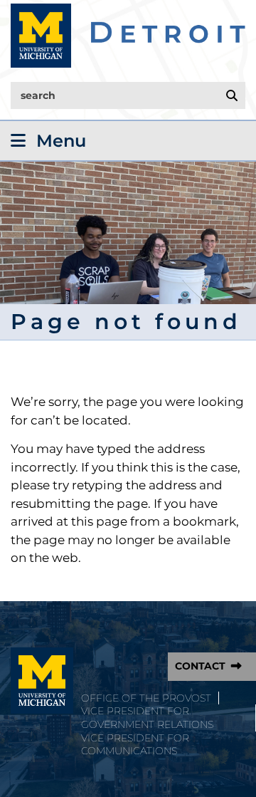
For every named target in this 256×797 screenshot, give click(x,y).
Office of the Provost (146, 698)
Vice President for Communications (135, 744)
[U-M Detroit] (128, 36)
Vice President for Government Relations (147, 717)
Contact (200, 666)
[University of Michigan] (42, 680)
